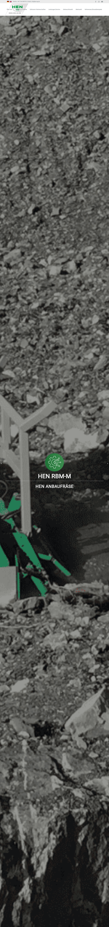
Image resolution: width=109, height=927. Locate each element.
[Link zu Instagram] (98, 1)
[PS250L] (1, 463)
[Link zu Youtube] (102, 1)
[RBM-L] (107, 463)
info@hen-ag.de (36, 1)
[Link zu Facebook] (95, 1)
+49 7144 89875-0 (22, 1)
